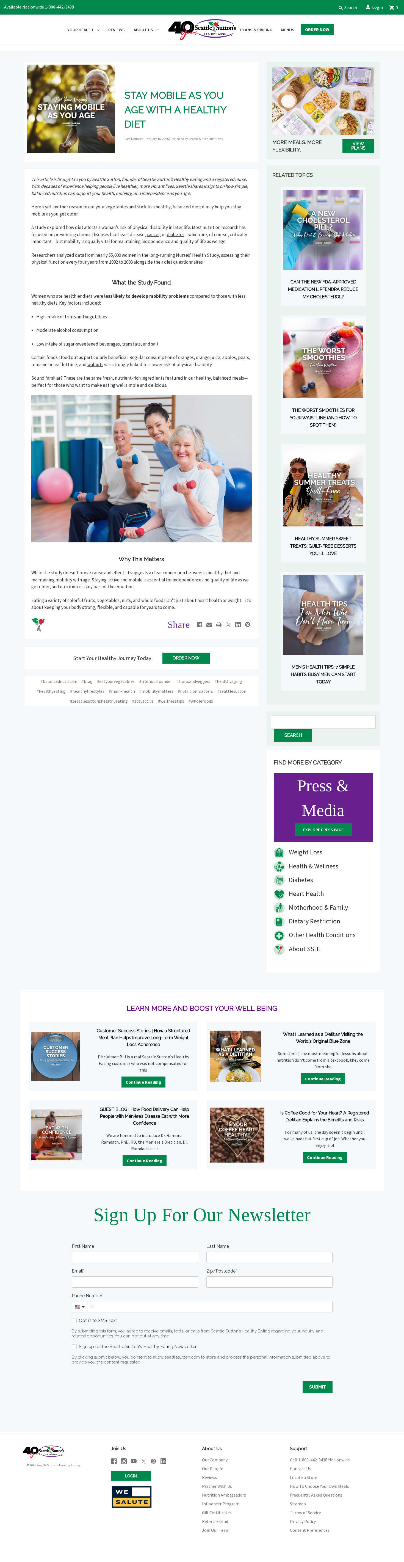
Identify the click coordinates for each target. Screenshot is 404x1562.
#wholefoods (201, 701)
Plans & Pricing (256, 29)
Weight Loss (304, 852)
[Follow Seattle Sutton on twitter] (143, 1461)
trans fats (131, 344)
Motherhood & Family (317, 907)
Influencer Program (220, 1503)
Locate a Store (303, 1477)
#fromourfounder (155, 681)
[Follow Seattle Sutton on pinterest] (153, 1461)
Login (377, 7)
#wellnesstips (171, 701)
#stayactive (143, 701)
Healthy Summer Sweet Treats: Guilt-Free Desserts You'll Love (323, 546)
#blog (87, 681)
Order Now (317, 29)
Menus (287, 29)
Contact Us (300, 1468)
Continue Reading (143, 1082)
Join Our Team (215, 1530)
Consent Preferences (310, 1530)
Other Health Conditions (321, 935)
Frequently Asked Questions (316, 1495)
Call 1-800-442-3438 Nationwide (320, 1459)
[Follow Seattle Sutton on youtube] (134, 1461)
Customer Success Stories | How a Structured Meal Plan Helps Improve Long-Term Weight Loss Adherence (143, 1037)
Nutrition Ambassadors (224, 1495)
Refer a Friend (215, 1521)
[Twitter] (228, 624)
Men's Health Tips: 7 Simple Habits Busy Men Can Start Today (323, 674)
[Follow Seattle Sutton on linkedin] (163, 1461)
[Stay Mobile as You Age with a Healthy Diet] (71, 108)
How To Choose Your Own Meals (319, 1486)
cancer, (154, 234)
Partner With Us (217, 1486)
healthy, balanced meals (220, 378)
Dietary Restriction (313, 921)
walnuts (95, 364)
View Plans (358, 146)
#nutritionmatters (195, 691)
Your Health (80, 29)
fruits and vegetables (86, 317)
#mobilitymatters (156, 691)
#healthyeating (51, 691)
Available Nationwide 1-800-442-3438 (39, 7)
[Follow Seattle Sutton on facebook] (114, 1461)
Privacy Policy (303, 1521)
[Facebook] (199, 624)
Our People (212, 1468)
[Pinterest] (247, 624)
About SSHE (304, 949)
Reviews (116, 29)
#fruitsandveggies (193, 681)
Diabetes (300, 880)
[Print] (219, 624)
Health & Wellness (312, 866)
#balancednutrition (59, 681)
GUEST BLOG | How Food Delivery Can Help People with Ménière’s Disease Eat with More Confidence (144, 1116)
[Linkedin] (238, 624)
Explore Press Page (323, 829)
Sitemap (298, 1503)
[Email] (209, 624)
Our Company (215, 1459)
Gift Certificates (217, 1512)
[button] (345, 7)
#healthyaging (228, 681)
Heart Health (305, 893)
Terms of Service (305, 1512)
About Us (143, 29)
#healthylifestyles (87, 691)
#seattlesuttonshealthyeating (99, 701)
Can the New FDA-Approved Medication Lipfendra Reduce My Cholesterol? (323, 289)
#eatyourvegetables (116, 681)
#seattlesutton (231, 691)
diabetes (175, 234)
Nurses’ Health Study (197, 255)
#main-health (122, 691)
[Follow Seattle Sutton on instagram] (124, 1461)
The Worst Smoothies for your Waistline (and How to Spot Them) (323, 418)
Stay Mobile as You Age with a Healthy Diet (175, 110)
